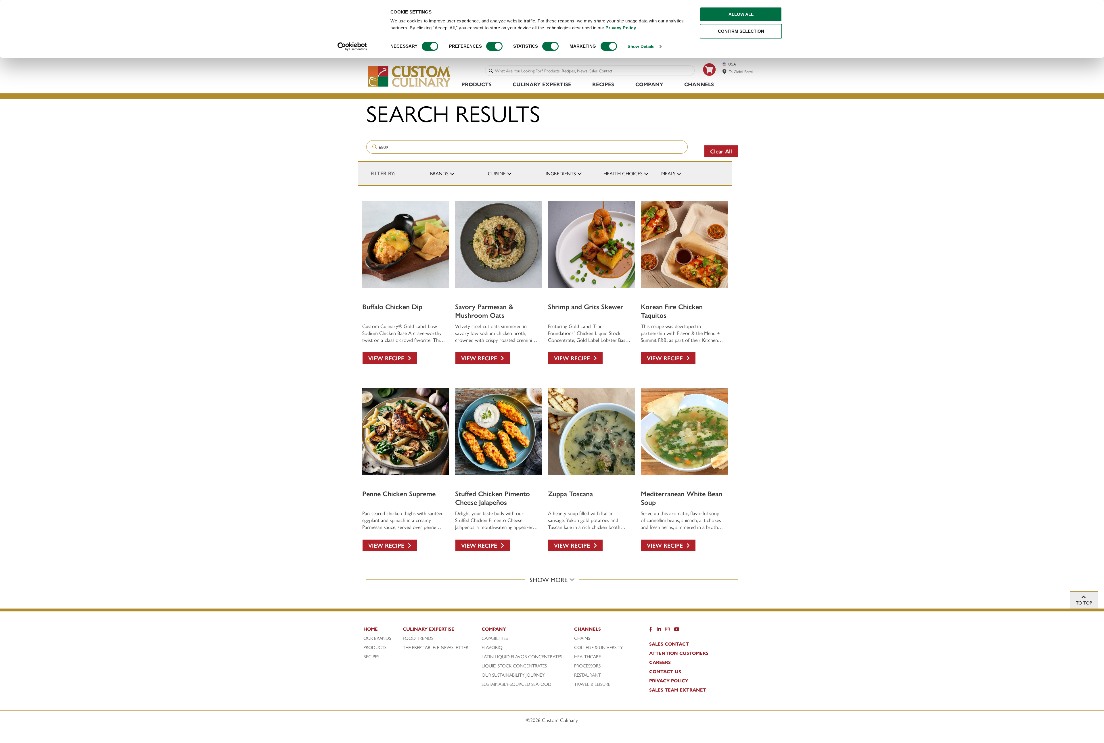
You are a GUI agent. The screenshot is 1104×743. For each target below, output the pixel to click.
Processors (587, 666)
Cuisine (497, 173)
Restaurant (587, 675)
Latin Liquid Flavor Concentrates (522, 656)
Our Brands (377, 638)
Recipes (603, 84)
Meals (668, 173)
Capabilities (495, 638)
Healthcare (587, 656)
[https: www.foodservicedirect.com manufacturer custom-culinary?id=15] (709, 78)
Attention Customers (678, 653)
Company (649, 84)
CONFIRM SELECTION (741, 31)
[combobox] (593, 70)
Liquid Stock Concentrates (514, 666)
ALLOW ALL (741, 14)
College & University (598, 647)
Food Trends (418, 638)
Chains (582, 638)
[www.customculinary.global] (724, 71)
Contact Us (665, 671)
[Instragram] (667, 630)
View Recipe (388, 358)
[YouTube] (676, 630)
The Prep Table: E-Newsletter (435, 647)
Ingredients (561, 173)
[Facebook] (650, 630)
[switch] (494, 46)
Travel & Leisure (592, 684)
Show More (549, 579)
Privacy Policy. (621, 27)
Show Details (641, 46)
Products (476, 84)
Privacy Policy (668, 680)
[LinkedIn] (659, 630)
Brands (439, 173)
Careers (660, 662)
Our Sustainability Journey (513, 675)
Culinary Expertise (542, 84)
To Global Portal (741, 71)
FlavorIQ (492, 647)
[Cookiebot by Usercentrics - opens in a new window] (352, 46)
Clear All (721, 151)
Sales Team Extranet (677, 690)
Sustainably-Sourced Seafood (516, 684)
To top (1084, 602)
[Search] (491, 70)
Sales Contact (669, 644)
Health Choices (623, 173)
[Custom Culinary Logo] (409, 87)
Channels (699, 84)
